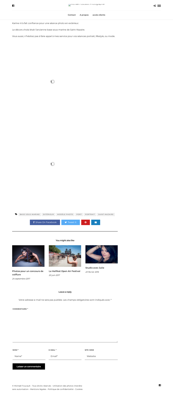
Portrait (90, 214)
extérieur (48, 214)
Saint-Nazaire (106, 214)
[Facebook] (13, 5)
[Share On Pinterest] (85, 222)
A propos (84, 15)
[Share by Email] (95, 222)
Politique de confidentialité (60, 389)
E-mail (52, 350)
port (79, 214)
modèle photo (65, 214)
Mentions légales (38, 389)
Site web (89, 350)
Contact (72, 15)
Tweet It (72, 222)
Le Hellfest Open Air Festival (64, 271)
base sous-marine (30, 214)
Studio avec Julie (94, 268)
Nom (15, 350)
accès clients (99, 15)
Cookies (79, 389)
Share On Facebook (46, 222)
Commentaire (20, 309)
